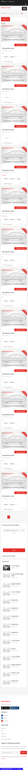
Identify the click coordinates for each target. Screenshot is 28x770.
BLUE (18, 179)
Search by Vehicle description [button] (11, 525)
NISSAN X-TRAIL (15, 673)
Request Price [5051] (15, 588)
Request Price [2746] (21, 371)
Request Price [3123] (21, 330)
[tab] (14, 525)
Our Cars (11, 13)
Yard (16, 568)
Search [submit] (14, 550)
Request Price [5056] (15, 644)
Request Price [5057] (15, 636)
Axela (22, 13)
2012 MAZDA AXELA (8, 130)
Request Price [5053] (15, 669)
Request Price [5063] (15, 570)
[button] (26, 4)
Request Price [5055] (15, 652)
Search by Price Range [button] (8, 556)
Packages (3, 733)
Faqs (2, 731)
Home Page (4, 13)
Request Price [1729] (21, 126)
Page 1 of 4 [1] (6, 19)
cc (7, 97)
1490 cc (12, 57)
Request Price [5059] (15, 620)
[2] (22, 517)
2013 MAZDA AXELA (8, 48)
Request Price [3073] (21, 493)
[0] (5, 517)
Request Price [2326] (21, 45)
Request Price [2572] (21, 289)
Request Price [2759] (21, 411)
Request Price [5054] (15, 660)
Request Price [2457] (21, 167)
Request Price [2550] (21, 248)
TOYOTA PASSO (15, 566)
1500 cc (12, 179)
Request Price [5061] (15, 604)
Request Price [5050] (15, 685)
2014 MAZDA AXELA (8, 333)
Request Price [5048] (15, 580)
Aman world (6, 7)
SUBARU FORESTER (16, 584)
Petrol (6, 57)
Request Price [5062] (15, 596)
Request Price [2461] (21, 208)
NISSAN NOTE (14, 600)
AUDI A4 (13, 648)
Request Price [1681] (21, 86)
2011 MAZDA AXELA (8, 89)
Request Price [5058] (15, 628)
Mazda (16, 13)
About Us (5, 1)
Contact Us (12, 1)
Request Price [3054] (21, 452)
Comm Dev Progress (6, 739)
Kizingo (13, 568)
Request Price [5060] (15, 612)
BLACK (19, 219)
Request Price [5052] (15, 677)
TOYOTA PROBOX (15, 592)
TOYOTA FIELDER (15, 656)
